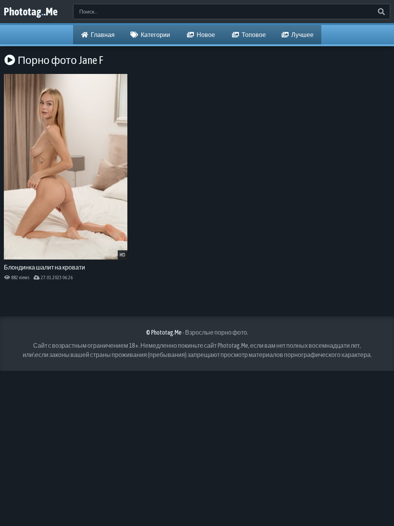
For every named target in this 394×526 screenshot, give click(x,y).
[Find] (381, 11)
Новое (205, 34)
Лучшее (302, 34)
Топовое (253, 34)
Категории (155, 34)
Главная (102, 34)
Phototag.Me (31, 11)
